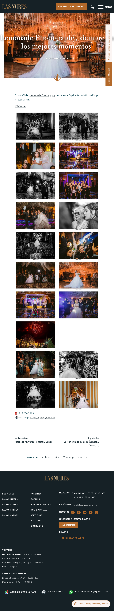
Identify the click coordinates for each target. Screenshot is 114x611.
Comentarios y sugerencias (109, 44)
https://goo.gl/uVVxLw (42, 418)
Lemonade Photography (42, 96)
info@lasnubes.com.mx (85, 505)
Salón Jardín (10, 515)
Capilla (35, 499)
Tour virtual (39, 510)
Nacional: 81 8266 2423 (83, 497)
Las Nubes (8, 494)
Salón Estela (10, 510)
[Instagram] (79, 512)
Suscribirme (68, 525)
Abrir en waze (55, 592)
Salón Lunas (10, 505)
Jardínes (36, 494)
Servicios (36, 515)
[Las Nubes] (14, 6)
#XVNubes (20, 107)
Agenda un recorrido (71, 7)
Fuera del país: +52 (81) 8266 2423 (89, 493)
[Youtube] (85, 512)
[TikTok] (96, 512)
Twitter (56, 457)
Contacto (37, 526)
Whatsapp (68, 457)
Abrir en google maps (23, 592)
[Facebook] (73, 512)
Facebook (46, 457)
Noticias (36, 521)
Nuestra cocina (41, 505)
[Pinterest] (90, 512)
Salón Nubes (10, 499)
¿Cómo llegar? (109, 75)
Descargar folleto (73, 538)
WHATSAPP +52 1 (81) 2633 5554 (91, 592)
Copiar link (81, 457)
